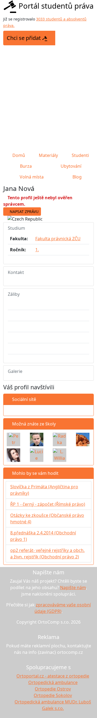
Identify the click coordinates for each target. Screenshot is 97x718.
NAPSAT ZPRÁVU (24, 211)
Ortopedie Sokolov (53, 695)
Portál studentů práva (56, 6)
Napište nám (73, 587)
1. (37, 250)
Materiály (48, 155)
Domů (18, 155)
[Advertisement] (48, 98)
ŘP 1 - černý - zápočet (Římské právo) (47, 504)
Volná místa (31, 177)
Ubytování (70, 166)
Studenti (80, 155)
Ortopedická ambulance (53, 682)
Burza (25, 166)
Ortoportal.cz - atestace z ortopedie (52, 676)
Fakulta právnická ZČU (58, 239)
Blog (76, 177)
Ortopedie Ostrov (53, 689)
